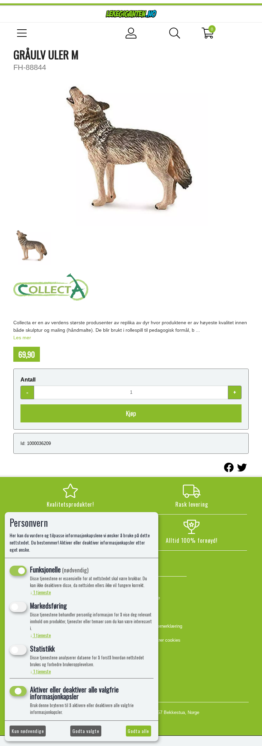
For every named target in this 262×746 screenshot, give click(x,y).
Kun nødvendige (28, 730)
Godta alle (138, 730)
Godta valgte (85, 730)
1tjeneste (40, 592)
